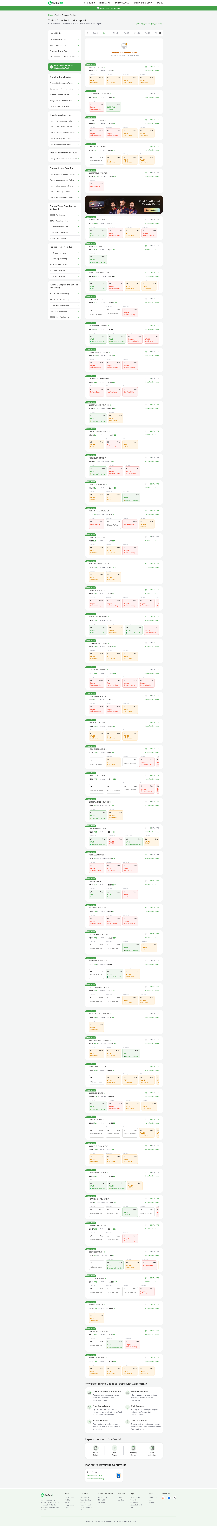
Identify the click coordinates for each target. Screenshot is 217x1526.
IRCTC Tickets (89, 3)
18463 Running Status (152, 620)
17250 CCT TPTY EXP (97, 723)
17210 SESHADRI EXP (97, 881)
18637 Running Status (152, 541)
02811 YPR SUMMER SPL (98, 246)
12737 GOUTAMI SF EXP (98, 1067)
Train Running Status (142, 3)
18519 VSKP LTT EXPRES (97, 146)
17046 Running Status (152, 964)
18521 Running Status (152, 779)
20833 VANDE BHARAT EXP (99, 405)
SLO (95, 71)
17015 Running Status (152, 938)
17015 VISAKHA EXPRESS (98, 934)
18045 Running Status (152, 329)
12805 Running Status (152, 435)
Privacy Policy (135, 1497)
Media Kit (101, 1500)
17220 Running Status (152, 1361)
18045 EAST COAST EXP (98, 326)
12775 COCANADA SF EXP (99, 1199)
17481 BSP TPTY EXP (96, 299)
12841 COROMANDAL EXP (99, 273)
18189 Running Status (152, 1282)
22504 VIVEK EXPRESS (97, 908)
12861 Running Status (152, 1123)
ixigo (120, 1497)
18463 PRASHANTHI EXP (98, 617)
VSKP (96, 176)
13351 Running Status (152, 514)
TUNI (95, 97)
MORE (160, 3)
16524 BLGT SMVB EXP (97, 458)
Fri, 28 (157, 33)
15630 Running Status (152, 355)
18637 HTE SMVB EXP (97, 537)
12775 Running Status (152, 1202)
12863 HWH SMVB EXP (97, 590)
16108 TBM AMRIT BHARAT (99, 1014)
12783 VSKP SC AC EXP (97, 1172)
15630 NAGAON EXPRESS (98, 352)
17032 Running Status (152, 382)
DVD (95, 382)
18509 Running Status (152, 832)
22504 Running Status (152, 911)
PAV (114, 1361)
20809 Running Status (152, 1096)
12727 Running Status (152, 991)
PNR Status (104, 3)
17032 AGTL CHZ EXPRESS (99, 378)
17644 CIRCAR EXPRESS (98, 643)
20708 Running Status (152, 805)
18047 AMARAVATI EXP (98, 696)
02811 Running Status (152, 250)
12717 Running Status (152, 567)
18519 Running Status (152, 150)
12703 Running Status (152, 123)
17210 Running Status (152, 885)
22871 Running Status (152, 1255)
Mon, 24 (116, 33)
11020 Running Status (152, 1335)
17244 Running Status (152, 1229)
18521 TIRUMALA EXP (97, 775)
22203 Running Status (152, 1043)
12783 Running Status (152, 1176)
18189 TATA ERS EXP (96, 1278)
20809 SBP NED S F (96, 1093)
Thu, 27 (147, 33)
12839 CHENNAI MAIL (97, 749)
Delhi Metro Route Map (95, 1479)
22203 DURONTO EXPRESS (99, 1040)
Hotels (67, 1503)
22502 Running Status (152, 673)
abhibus (121, 1500)
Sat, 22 (95, 33)
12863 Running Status (152, 594)
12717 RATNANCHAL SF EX (99, 564)
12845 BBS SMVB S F (96, 855)
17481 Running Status (152, 303)
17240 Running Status (152, 488)
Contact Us (102, 1497)
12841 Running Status (152, 276)
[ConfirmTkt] (47, 1496)
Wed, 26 (137, 33)
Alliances (101, 1503)
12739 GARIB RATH (96, 1305)
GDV (114, 150)
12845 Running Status (152, 858)
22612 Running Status (152, 223)
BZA (114, 176)
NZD (114, 435)
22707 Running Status (152, 97)
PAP (95, 150)
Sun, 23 (105, 33)
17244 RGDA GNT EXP (97, 1225)
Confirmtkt (153, 1497)
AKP (95, 223)
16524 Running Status (152, 461)
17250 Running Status (152, 726)
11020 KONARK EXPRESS (98, 1331)
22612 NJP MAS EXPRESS (98, 220)
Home (50, 15)
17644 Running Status (152, 647)
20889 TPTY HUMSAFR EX (98, 173)
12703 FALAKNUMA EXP (98, 120)
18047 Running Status (152, 699)
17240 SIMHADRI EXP (97, 484)
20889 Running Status (152, 176)
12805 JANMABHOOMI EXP (99, 431)
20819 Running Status (152, 1149)
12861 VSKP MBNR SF (97, 1119)
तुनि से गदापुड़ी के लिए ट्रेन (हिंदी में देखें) (149, 24)
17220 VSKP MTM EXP (97, 1358)
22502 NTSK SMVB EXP (97, 670)
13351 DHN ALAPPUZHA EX (99, 511)
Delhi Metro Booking (94, 1475)
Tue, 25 (126, 33)
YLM (95, 832)
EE (114, 71)
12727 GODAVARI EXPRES (98, 987)
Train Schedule (121, 3)
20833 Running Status (152, 408)
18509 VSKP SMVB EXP (97, 828)
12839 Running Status (152, 752)
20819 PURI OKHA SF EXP (98, 1146)
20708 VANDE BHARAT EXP (99, 802)
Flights (67, 1500)
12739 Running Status (152, 1308)
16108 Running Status (152, 1017)
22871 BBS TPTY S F (96, 1252)
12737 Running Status (152, 1070)
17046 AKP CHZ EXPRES (98, 961)
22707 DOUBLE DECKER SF (99, 94)
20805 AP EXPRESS (96, 67)
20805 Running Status (152, 70)
